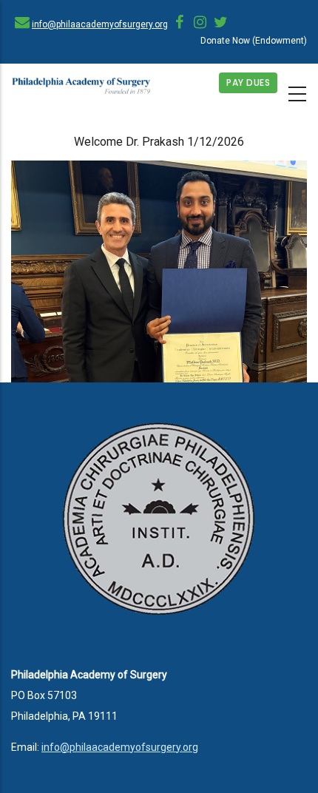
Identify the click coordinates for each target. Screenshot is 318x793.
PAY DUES (248, 82)
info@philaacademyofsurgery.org (100, 24)
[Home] (81, 86)
